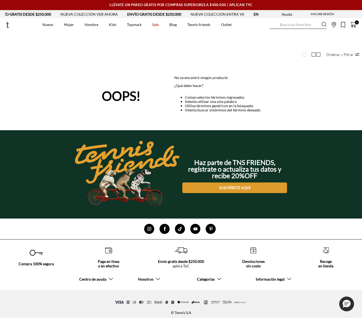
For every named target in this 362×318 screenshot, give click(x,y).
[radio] (304, 55)
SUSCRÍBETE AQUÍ (234, 187)
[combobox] (298, 24)
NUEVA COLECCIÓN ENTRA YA (210, 14)
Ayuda (287, 14)
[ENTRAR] (312, 14)
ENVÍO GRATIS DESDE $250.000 (147, 14)
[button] (342, 54)
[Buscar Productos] (274, 24)
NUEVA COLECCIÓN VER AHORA (81, 14)
